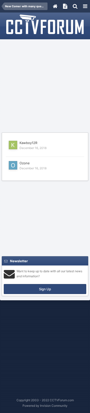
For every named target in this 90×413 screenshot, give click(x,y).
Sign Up (45, 289)
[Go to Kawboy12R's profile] (13, 145)
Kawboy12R (28, 143)
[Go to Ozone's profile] (13, 165)
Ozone (25, 163)
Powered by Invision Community (45, 405)
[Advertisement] (45, 86)
